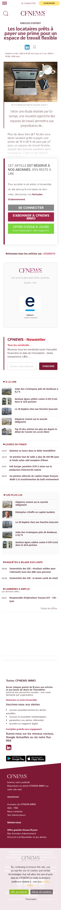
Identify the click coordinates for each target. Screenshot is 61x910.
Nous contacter (15, 811)
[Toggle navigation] (3, 3)
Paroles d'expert (30, 23)
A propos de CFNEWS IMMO (21, 804)
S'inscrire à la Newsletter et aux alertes (27, 837)
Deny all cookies (41, 892)
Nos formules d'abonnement (21, 833)
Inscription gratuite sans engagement (24, 729)
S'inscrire (48, 366)
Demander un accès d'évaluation (21, 700)
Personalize (31, 899)
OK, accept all (19, 892)
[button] (5, 12)
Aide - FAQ (12, 807)
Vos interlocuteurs (16, 815)
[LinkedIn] (28, 47)
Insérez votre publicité (18, 782)
